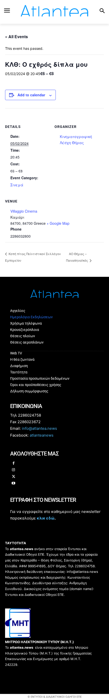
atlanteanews (41, 435)
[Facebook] (13, 463)
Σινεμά (16, 184)
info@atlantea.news (39, 428)
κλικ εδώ (46, 518)
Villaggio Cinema (23, 211)
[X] (13, 476)
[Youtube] (13, 483)
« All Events (16, 36)
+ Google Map (58, 223)
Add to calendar (31, 94)
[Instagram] (13, 470)
